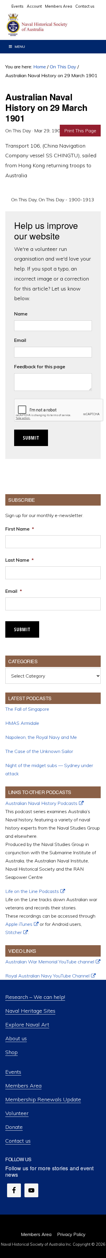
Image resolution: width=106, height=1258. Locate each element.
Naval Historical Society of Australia (50, 25)
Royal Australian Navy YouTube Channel (47, 976)
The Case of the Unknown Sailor (39, 751)
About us (16, 1038)
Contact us (18, 1140)
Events (13, 1071)
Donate (14, 1127)
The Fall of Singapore (27, 709)
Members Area (23, 1085)
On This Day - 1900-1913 (66, 199)
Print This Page (80, 131)
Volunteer (17, 1113)
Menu (20, 46)
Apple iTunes (18, 924)
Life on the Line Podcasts (32, 891)
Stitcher (13, 932)
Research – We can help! (35, 997)
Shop (11, 1052)
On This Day (24, 199)
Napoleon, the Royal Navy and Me (41, 737)
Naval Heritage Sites (30, 1010)
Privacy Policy (71, 1234)
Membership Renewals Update (43, 1099)
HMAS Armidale (22, 723)
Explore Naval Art (27, 1024)
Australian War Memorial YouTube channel (49, 962)
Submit (31, 438)
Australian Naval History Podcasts (41, 803)
